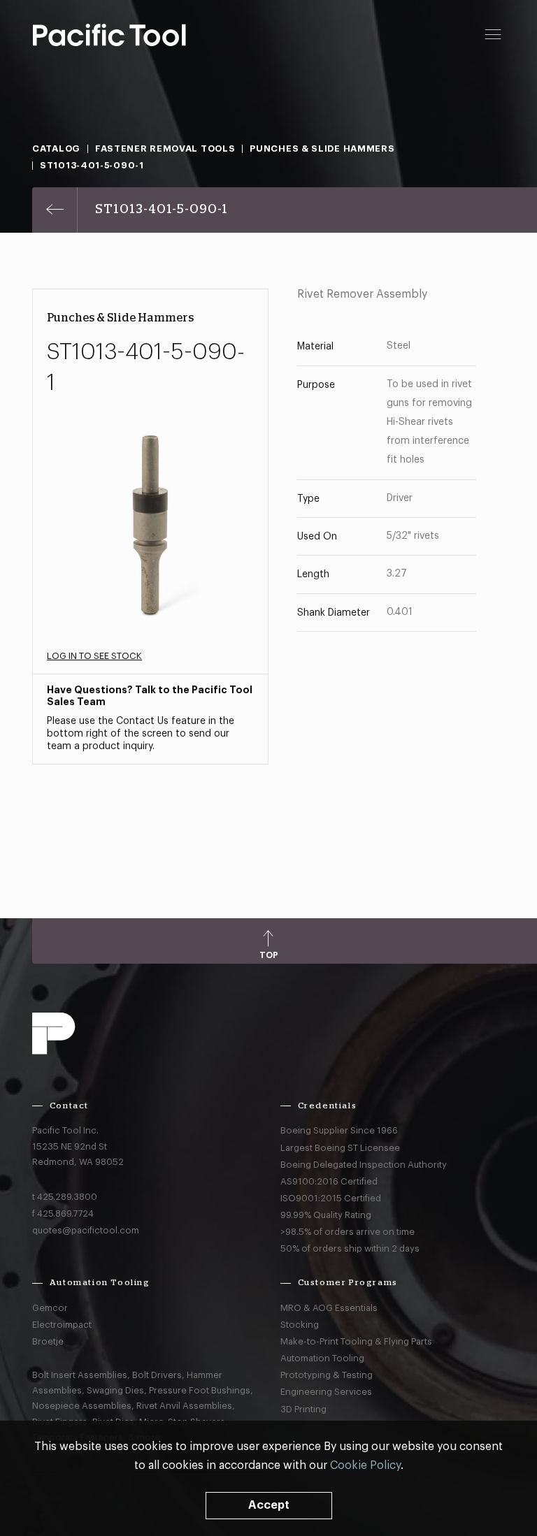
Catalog (56, 148)
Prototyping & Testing (326, 1374)
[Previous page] (55, 210)
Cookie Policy (365, 1465)
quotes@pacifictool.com (85, 1230)
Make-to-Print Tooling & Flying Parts (356, 1341)
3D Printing (303, 1409)
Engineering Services (326, 1391)
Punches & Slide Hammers (322, 148)
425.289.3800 (67, 1196)
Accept (268, 1505)
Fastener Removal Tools (165, 148)
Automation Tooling (322, 1358)
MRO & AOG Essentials (329, 1307)
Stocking (299, 1324)
